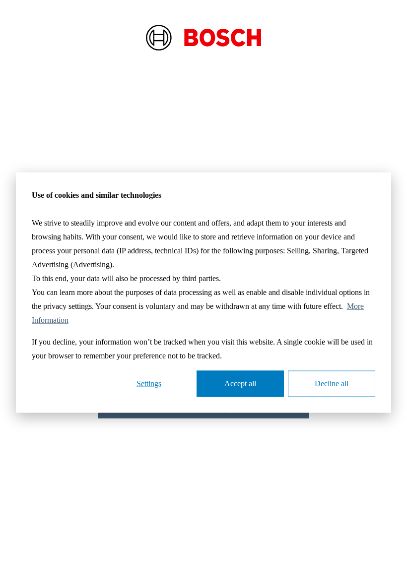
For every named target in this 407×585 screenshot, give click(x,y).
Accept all (240, 383)
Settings (148, 383)
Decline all (331, 383)
